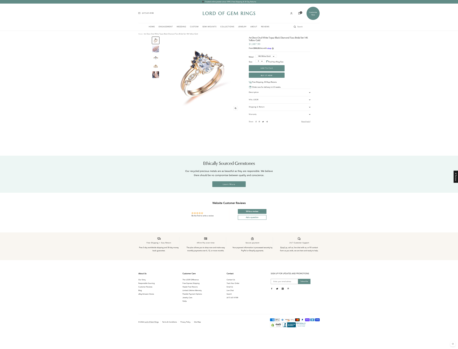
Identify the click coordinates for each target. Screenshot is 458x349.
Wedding (181, 26)
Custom (194, 26)
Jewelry (242, 26)
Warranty (253, 114)
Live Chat (230, 290)
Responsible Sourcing (146, 283)
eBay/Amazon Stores (146, 294)
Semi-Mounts (209, 26)
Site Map (197, 322)
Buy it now (267, 75)
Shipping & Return (257, 107)
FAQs (184, 301)
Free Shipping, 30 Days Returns (264, 82)
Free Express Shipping (191, 283)
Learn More (229, 184)
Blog (140, 290)
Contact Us (231, 279)
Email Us (230, 287)
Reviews (265, 26)
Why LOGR (253, 100)
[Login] (291, 13)
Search (229, 294)
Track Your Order (233, 283)
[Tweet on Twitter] (263, 122)
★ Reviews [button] (455, 177)
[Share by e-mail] (267, 122)
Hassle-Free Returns (190, 287)
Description (254, 92)
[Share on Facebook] (256, 122)
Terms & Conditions (169, 322)
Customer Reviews (145, 287)
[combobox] (303, 26)
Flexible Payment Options (192, 294)
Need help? (305, 121)
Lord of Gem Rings (151, 322)
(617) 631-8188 (232, 297)
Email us (283, 247)
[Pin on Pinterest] (259, 122)
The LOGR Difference (190, 279)
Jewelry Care (187, 297)
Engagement (166, 26)
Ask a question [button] (252, 217)
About (253, 26)
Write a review (252, 211)
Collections (227, 26)
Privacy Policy (185, 322)
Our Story (142, 279)
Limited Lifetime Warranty (192, 290)
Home (152, 26)
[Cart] (299, 13)
